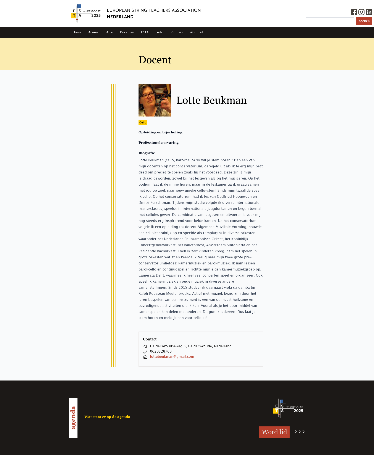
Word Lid (196, 32)
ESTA (145, 32)
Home (77, 32)
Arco (109, 32)
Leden (160, 32)
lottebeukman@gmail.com (172, 356)
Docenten (127, 32)
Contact (177, 32)
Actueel (93, 32)
